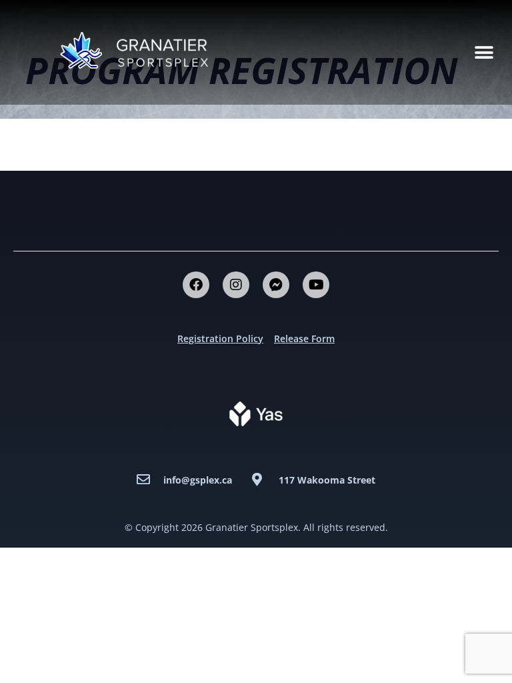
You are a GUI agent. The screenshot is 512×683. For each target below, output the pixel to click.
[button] (484, 52)
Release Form (304, 338)
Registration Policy (220, 338)
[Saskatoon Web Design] (256, 413)
